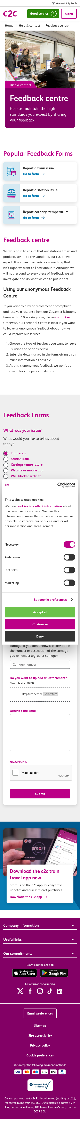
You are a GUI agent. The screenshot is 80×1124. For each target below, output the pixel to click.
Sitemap (40, 1026)
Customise (40, 624)
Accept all (40, 612)
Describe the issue (24, 711)
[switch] (69, 557)
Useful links (12, 939)
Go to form (31, 174)
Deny (40, 636)
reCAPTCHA (18, 762)
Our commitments (17, 953)
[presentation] (41, 773)
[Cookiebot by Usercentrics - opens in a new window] (57, 485)
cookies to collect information (39, 506)
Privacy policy (40, 1045)
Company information (21, 925)
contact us (62, 317)
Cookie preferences (40, 1055)
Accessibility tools (66, 3)
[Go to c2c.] (9, 25)
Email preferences (40, 1013)
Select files (51, 694)
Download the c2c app (26, 897)
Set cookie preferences (50, 599)
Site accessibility (40, 1035)
